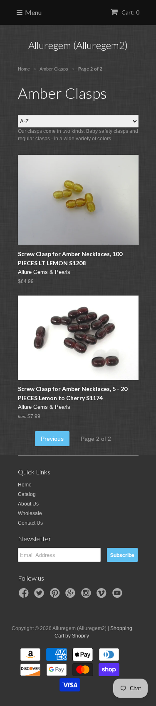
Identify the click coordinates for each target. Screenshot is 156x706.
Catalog (27, 494)
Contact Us (30, 523)
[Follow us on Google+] (71, 595)
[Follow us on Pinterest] (56, 595)
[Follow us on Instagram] (87, 595)
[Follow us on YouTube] (118, 595)
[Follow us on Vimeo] (103, 595)
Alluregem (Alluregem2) (78, 45)
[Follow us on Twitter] (40, 595)
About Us (28, 504)
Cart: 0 (129, 12)
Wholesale (30, 513)
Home (25, 485)
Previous (52, 438)
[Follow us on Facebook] (25, 595)
